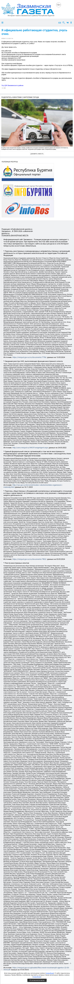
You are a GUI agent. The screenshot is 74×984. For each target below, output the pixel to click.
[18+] (28, 10)
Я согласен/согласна (37, 980)
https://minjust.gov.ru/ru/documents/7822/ (29, 559)
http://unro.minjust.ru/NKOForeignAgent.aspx (30, 448)
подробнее (50, 973)
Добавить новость (37, 154)
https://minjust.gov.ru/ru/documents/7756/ (29, 357)
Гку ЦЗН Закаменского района (12, 85)
